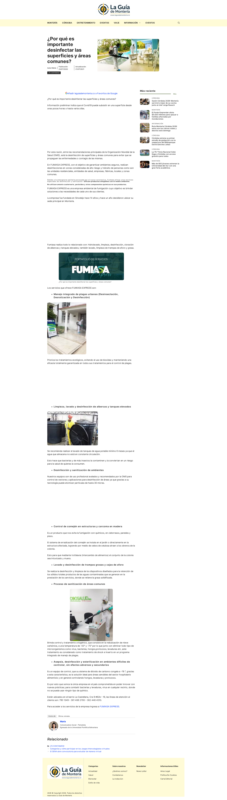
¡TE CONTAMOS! (53, 73)
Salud (90, 775)
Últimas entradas (64, 716)
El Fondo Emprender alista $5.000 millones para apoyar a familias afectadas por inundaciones (165, 115)
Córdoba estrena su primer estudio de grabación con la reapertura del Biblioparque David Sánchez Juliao (164, 141)
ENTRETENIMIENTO (86, 23)
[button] (178, 22)
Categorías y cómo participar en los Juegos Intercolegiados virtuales (80, 749)
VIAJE (116, 23)
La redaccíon (117, 779)
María (54, 68)
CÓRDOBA (67, 23)
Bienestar (92, 779)
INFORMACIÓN (131, 23)
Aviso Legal (165, 771)
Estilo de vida (94, 783)
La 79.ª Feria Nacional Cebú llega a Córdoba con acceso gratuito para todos (164, 154)
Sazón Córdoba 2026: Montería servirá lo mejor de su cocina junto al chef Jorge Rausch (165, 103)
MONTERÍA (52, 23)
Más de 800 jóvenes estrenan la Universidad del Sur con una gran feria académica (165, 165)
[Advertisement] (91, 131)
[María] (53, 730)
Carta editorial (166, 779)
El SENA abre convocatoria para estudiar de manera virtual (75, 751)
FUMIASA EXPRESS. (110, 706)
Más (174, 94)
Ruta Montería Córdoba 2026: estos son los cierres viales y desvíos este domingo (164, 128)
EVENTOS (104, 23)
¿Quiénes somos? (119, 771)
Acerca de (51, 716)
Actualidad (92, 771)
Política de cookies (168, 775)
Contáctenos (117, 775)
